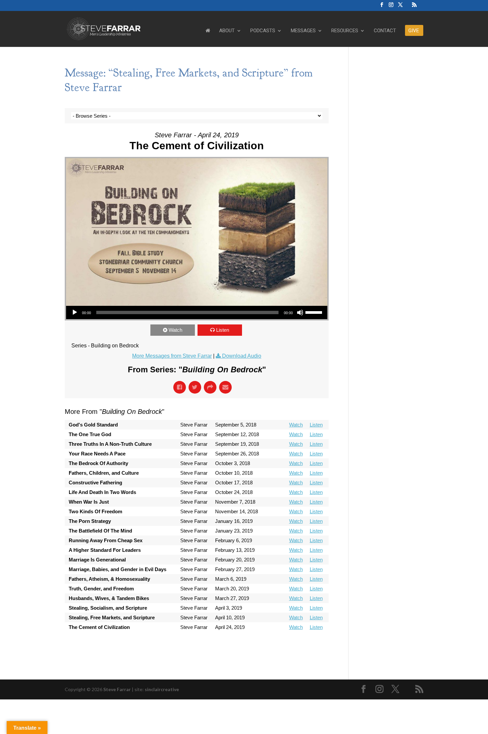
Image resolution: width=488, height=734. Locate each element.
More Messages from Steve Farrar (172, 356)
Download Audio (241, 356)
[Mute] (300, 312)
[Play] (74, 312)
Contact (385, 31)
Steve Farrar (117, 689)
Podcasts (262, 31)
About (227, 31)
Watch (175, 330)
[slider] (314, 312)
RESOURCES (344, 31)
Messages (303, 31)
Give (413, 31)
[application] (196, 312)
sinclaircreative (162, 689)
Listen (222, 330)
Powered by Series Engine (304, 645)
